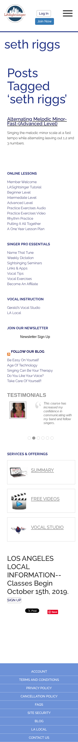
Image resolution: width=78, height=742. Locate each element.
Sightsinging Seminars (24, 263)
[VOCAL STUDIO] (41, 519)
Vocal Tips (15, 273)
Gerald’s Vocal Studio (23, 308)
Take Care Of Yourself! (24, 381)
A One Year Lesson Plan (25, 229)
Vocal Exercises (19, 279)
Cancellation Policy (39, 696)
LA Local (14, 313)
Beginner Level (19, 192)
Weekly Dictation (20, 258)
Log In (44, 13)
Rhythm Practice (20, 218)
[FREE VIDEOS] (41, 490)
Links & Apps (17, 268)
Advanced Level (20, 203)
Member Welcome (22, 182)
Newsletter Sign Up (35, 337)
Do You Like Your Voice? (25, 376)
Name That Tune (20, 253)
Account (39, 671)
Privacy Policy (39, 688)
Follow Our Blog (27, 351)
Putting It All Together (24, 224)
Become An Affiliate (22, 284)
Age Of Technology (22, 365)
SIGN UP (14, 600)
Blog (39, 721)
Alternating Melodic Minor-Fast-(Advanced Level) (37, 121)
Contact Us (39, 738)
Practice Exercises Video (26, 213)
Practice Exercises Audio (26, 208)
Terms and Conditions (39, 680)
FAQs (39, 705)
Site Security (39, 713)
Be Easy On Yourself (23, 360)
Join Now (44, 21)
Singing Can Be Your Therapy (30, 370)
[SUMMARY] (41, 462)
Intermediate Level (21, 198)
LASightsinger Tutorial (24, 187)
